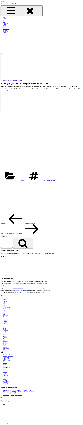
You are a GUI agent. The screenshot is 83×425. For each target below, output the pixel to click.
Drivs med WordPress (5, 423)
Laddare (4, 322)
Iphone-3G (5, 315)
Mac (4, 327)
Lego (4, 323)
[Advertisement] (41, 43)
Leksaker (5, 24)
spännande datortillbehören (21, 290)
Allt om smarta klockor (8, 360)
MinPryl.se (3, 1)
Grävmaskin (46, 180)
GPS (4, 309)
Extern (4, 306)
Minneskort (5, 330)
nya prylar (14, 285)
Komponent (5, 320)
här (13, 113)
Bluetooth (5, 301)
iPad (4, 314)
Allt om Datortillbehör (7, 354)
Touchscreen (5, 343)
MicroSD (5, 328)
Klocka (4, 319)
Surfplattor (5, 30)
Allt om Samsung (6, 359)
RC (55, 180)
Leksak (4, 324)
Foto (4, 22)
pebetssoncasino (6, 390)
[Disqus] (41, 197)
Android (5, 297)
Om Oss (4, 364)
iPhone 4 (5, 316)
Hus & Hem (5, 23)
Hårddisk (5, 313)
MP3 (4, 334)
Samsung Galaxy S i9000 (15, 393)
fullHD (4, 308)
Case (4, 302)
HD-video (5, 310)
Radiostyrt (5, 27)
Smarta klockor (6, 29)
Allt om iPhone (6, 357)
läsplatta (4, 326)
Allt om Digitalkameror (8, 356)
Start (4, 17)
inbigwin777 (5, 392)
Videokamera (6, 348)
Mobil (4, 25)
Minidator (5, 329)
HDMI (4, 312)
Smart (4, 338)
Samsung (5, 337)
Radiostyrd (51, 180)
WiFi (4, 349)
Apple (4, 299)
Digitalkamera (6, 304)
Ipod (4, 317)
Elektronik (5, 19)
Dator (4, 303)
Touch (4, 342)
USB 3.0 (5, 347)
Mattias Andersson (18, 80)
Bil (3, 300)
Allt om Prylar (6, 358)
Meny (41, 15)
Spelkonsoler (5, 31)
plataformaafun (6, 395)
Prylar (4, 26)
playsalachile (5, 393)
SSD (4, 340)
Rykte (4, 336)
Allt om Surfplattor (7, 361)
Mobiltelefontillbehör (7, 333)
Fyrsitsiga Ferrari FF (5, 401)
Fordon (4, 20)
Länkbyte (5, 363)
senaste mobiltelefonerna (18, 288)
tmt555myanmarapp (7, 391)
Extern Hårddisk (6, 307)
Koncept (5, 321)
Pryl (4, 335)
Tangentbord (5, 341)
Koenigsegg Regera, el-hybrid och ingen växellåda (22, 390)
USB (4, 345)
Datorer (4, 18)
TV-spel (4, 344)
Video (4, 32)
